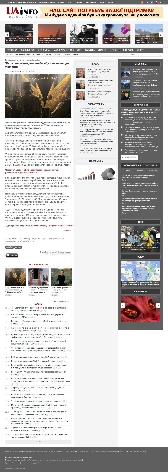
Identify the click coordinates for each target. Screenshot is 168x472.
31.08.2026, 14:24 (86, 145)
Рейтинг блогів (133, 451)
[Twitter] (151, 2)
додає (16, 165)
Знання (101, 50)
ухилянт (18, 247)
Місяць (140, 170)
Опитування (140, 105)
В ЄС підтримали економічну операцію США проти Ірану (35, 357)
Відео (110, 2)
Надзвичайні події (63, 50)
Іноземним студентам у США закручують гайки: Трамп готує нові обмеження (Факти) (97, 149)
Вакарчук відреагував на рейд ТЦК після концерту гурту (61, 290)
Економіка (44, 50)
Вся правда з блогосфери (14, 60)
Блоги (95, 64)
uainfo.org (30, 460)
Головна (11, 2)
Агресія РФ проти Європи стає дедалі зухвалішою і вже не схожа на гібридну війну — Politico (146, 71)
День (127, 170)
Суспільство (27, 50)
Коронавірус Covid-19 (42, 54)
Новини (38, 304)
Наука (61, 451)
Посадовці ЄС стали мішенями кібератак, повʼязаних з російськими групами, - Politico (145, 83)
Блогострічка (63, 2)
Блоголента (123, 451)
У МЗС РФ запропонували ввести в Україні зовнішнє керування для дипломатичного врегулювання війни (138, 209)
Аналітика (141, 64)
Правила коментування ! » (61, 301)
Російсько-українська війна (18, 54)
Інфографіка (96, 161)
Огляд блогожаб (47, 2)
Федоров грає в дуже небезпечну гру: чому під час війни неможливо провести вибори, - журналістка (146, 94)
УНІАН (56, 135)
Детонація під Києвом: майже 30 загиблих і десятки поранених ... (50, 40)
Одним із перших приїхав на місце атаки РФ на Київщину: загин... (82, 40)
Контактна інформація (19, 463)
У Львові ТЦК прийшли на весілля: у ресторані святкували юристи (38, 290)
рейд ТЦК (9, 247)
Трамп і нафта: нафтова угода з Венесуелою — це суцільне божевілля (100, 71)
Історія (67, 451)
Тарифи (57, 54)
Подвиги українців (70, 54)
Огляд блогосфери (27, 2)
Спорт (140, 50)
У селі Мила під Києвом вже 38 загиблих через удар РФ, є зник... (18, 40)
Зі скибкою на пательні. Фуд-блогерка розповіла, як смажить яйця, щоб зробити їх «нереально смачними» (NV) (97, 122)
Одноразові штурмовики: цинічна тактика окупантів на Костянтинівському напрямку (101, 83)
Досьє (79, 2)
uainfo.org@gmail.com (35, 463)
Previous (6, 34)
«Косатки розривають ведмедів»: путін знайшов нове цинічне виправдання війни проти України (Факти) (96, 141)
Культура (90, 50)
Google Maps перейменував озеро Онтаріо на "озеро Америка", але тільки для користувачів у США (141, 284)
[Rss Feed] (142, 2)
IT (81, 451)
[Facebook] (146, 2)
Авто (77, 451)
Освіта (72, 451)
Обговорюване (132, 165)
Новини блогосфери (33, 60)
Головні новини (17, 451)
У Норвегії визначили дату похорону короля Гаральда (34, 401)
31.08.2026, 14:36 (86, 136)
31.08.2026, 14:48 (86, 127)
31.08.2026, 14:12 (86, 153)
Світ (79, 50)
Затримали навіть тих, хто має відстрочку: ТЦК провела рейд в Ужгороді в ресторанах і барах (15, 292)
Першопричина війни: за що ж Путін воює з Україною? (99, 93)
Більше (38, 442)
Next (161, 34)
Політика (12, 50)
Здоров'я (128, 50)
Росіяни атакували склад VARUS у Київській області (33, 361)
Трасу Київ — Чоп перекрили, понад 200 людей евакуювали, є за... (116, 40)
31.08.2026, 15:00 (86, 117)
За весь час (153, 170)
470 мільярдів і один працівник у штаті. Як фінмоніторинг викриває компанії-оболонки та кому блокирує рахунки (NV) (97, 132)
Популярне (151, 165)
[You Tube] (155, 2)
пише (8, 149)
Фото (101, 2)
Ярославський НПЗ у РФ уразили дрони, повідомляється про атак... (147, 40)
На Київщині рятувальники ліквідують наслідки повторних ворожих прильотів (140, 248)
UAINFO (67, 230)
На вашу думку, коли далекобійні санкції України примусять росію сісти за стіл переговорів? (140, 112)
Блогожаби (91, 2)
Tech (114, 50)
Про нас (8, 463)
